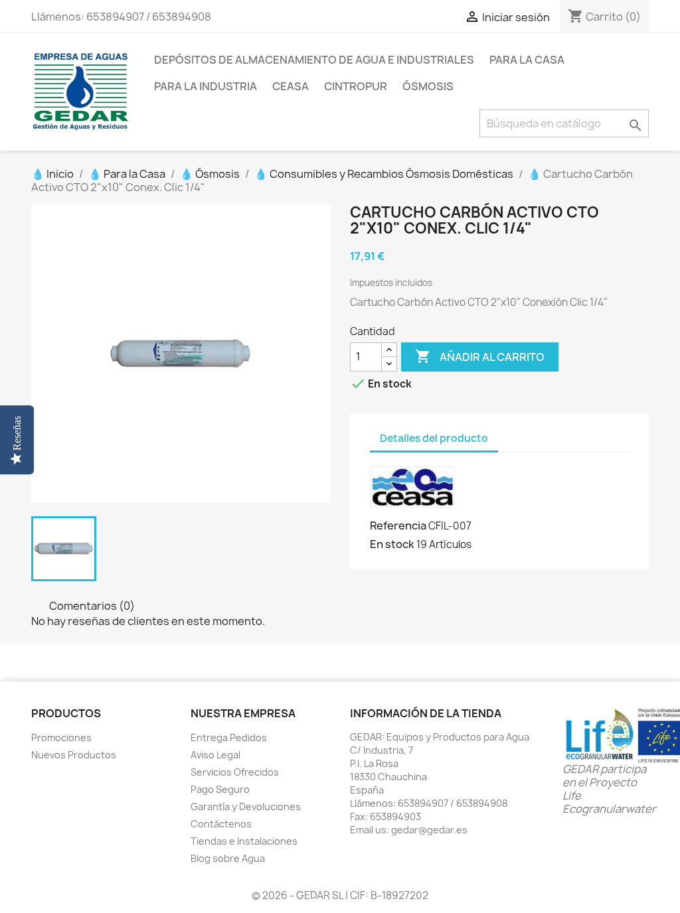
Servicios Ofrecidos (235, 772)
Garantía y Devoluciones (246, 806)
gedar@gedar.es (429, 829)
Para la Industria (205, 86)
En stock (392, 544)
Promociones (61, 737)
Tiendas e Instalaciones (244, 841)
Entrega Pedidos (229, 737)
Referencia (398, 525)
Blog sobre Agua (228, 858)
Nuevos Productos (73, 754)
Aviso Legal (215, 754)
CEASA (290, 86)
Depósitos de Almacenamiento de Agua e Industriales (314, 59)
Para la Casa (526, 59)
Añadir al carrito (480, 356)
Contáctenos (221, 823)
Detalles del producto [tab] (434, 438)
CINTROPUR (355, 86)
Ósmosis (428, 86)
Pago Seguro (220, 789)
